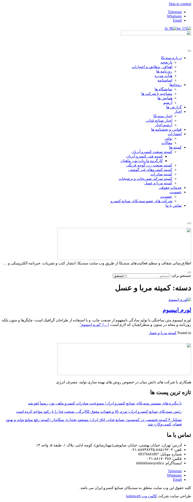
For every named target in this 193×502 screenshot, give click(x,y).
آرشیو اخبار (163, 125)
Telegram (175, 12)
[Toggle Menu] (189, 51)
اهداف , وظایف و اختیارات (152, 67)
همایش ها (164, 98)
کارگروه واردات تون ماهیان (142, 161)
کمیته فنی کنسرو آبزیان (144, 156)
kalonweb (133, 496)
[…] (94, 325)
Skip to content (180, 4)
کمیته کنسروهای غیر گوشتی (150, 170)
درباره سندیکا (171, 58)
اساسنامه (164, 80)
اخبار (178, 111)
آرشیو (167, 103)
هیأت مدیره (163, 76)
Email (177, 20)
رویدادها (175, 85)
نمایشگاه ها (163, 89)
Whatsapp (174, 16)
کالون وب (149, 496)
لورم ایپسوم (177, 310)
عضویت (175, 192)
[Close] (189, 223)
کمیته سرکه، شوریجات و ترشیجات (145, 179)
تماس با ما (173, 205)
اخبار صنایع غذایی (158, 120)
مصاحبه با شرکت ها (156, 94)
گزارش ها (174, 107)
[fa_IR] (171, 28)
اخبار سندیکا (162, 116)
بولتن (168, 138)
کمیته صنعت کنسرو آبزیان (152, 152)
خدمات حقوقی (170, 188)
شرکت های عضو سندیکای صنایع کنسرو (141, 201)
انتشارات (175, 134)
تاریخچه (166, 62)
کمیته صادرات (161, 174)
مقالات (166, 143)
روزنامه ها (164, 71)
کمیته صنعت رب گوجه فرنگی (149, 165)
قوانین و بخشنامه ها (166, 129)
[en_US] (184, 28)
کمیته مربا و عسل (158, 183)
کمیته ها (175, 147)
